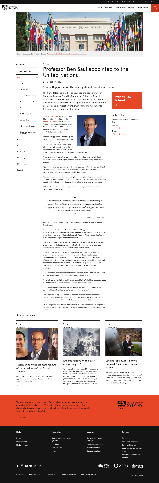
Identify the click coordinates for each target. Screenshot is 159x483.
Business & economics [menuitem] (27, 96)
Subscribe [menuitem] (20, 140)
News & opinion (142, 8)
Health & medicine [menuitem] (26, 114)
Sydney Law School (50, 122)
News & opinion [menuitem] (25, 71)
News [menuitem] (19, 78)
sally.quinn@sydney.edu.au (121, 134)
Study (100, 8)
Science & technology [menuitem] (27, 126)
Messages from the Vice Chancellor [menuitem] (28, 133)
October (43, 54)
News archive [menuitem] (22, 146)
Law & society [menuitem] (24, 120)
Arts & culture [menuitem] (24, 90)
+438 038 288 (116, 128)
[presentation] (37, 354)
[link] (102, 2)
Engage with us (120, 8)
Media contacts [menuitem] (22, 152)
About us (131, 8)
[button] (155, 8)
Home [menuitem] (21, 64)
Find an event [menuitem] (21, 164)
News (37, 54)
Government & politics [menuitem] (27, 108)
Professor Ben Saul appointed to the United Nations (67, 54)
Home (18, 54)
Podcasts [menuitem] (20, 170)
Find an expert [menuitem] (22, 158)
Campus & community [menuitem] (27, 102)
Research (108, 8)
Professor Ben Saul (50, 116)
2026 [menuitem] (21, 84)
